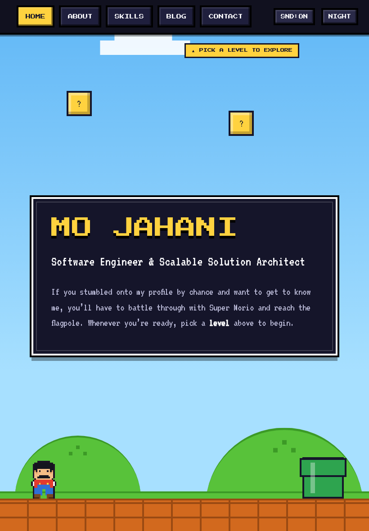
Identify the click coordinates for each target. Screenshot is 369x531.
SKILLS (129, 16)
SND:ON (294, 16)
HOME (35, 16)
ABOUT (80, 16)
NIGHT (339, 16)
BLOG (176, 16)
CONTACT (226, 16)
